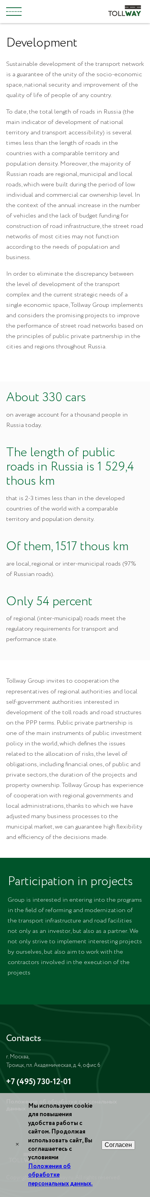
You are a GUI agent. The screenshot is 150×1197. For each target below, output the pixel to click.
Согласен (118, 1145)
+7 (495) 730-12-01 (38, 1082)
